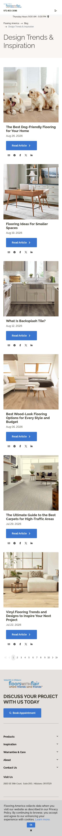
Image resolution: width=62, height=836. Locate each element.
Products (9, 736)
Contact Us (10, 767)
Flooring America (11, 23)
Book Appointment (24, 712)
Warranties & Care (14, 752)
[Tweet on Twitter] (26, 155)
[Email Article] (8, 155)
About (7, 759)
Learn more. (42, 819)
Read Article (19, 145)
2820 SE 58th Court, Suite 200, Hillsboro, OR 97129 (27, 783)
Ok (31, 825)
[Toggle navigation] (56, 10)
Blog (26, 23)
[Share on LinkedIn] (31, 155)
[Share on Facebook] (20, 155)
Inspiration (9, 744)
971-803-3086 (10, 11)
